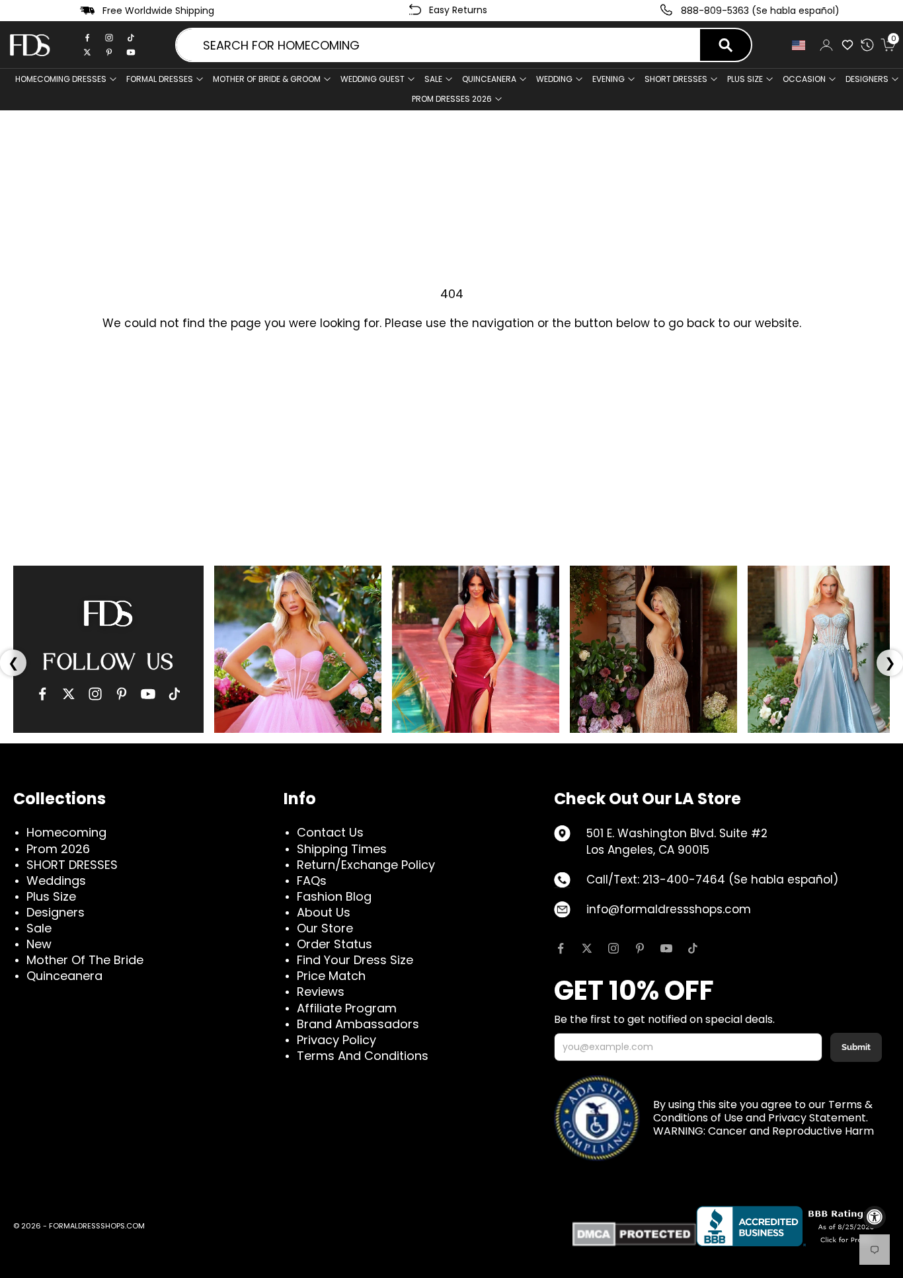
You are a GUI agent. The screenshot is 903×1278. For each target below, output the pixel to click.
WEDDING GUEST (372, 79)
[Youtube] (131, 52)
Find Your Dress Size (355, 960)
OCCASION (804, 79)
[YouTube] (148, 694)
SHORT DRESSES (676, 79)
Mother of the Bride (84, 960)
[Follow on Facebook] (560, 948)
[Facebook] (87, 37)
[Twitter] (87, 52)
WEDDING (554, 79)
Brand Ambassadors (358, 1024)
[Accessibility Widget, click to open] (874, 1217)
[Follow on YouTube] (666, 948)
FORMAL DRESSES (159, 79)
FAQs (312, 880)
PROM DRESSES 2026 (452, 98)
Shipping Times (342, 849)
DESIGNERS (866, 79)
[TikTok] (131, 37)
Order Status (334, 944)
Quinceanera (64, 975)
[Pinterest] (109, 52)
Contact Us (330, 832)
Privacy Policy (336, 1040)
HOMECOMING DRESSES (60, 79)
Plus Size (51, 896)
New (39, 944)
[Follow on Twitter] (587, 948)
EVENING (608, 79)
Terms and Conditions (362, 1055)
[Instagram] (109, 37)
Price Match (331, 975)
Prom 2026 (58, 849)
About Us (323, 912)
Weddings (56, 880)
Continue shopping (451, 365)
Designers (55, 912)
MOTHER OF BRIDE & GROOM (267, 79)
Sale (433, 79)
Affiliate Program (347, 1008)
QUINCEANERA (489, 79)
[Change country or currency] (798, 45)
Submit (856, 1047)
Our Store (325, 928)
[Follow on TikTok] (692, 948)
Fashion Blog (334, 896)
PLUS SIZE (745, 79)
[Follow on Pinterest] (640, 948)
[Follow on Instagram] (613, 948)
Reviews (320, 991)
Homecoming (66, 832)
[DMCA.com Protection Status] (634, 1234)
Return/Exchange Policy (366, 864)
